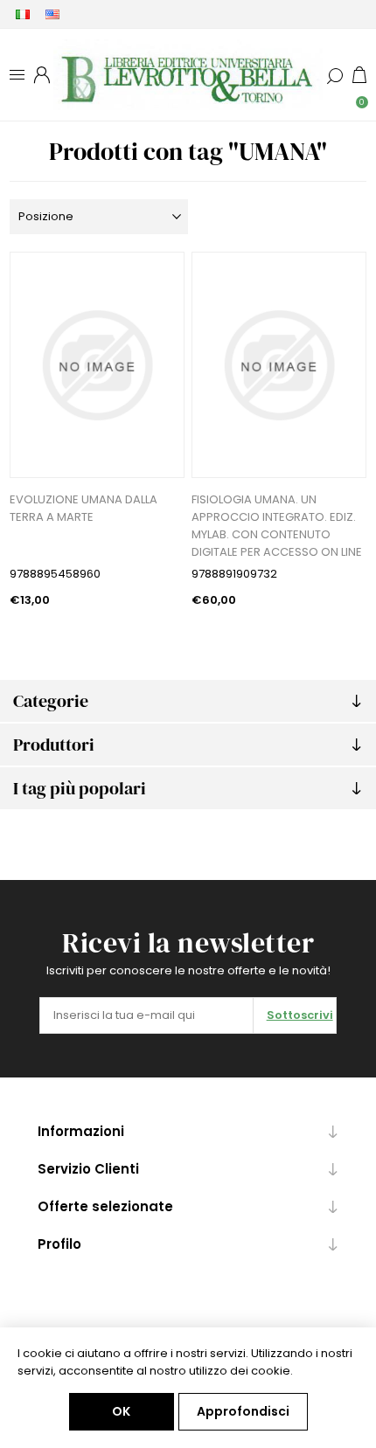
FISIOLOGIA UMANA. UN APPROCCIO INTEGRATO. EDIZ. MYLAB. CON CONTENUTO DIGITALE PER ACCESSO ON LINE (276, 525)
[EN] (52, 14)
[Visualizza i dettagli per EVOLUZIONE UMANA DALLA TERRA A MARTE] (97, 365)
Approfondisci (243, 1411)
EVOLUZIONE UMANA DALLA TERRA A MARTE (83, 508)
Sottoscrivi (300, 1015)
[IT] (23, 14)
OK (121, 1411)
